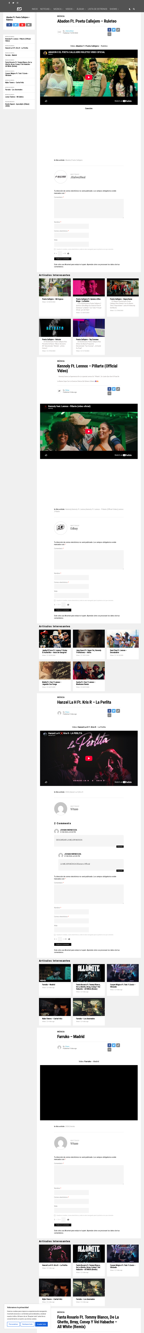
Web (55, 240)
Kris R (81, 792)
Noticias (44, 9)
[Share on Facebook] (9, 25)
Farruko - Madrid (11, 55)
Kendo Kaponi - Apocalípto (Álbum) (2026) (17, 105)
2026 (67, 792)
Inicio (35, 9)
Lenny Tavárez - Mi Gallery (14, 97)
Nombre (57, 222)
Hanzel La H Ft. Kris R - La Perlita (16, 48)
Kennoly (68, 509)
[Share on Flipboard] (22, 25)
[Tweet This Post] (16, 25)
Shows (113, 9)
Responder (120, 846)
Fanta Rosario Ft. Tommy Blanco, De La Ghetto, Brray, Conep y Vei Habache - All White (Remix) (18, 64)
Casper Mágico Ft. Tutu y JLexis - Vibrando (16, 74)
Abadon (68, 160)
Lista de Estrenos (97, 9)
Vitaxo (44, 302)
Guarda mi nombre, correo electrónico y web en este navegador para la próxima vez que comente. (85, 249)
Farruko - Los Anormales (13, 90)
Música (57, 9)
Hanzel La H (73, 792)
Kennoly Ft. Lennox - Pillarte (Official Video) (18, 40)
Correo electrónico (61, 231)
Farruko (72, 1126)
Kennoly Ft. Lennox (78, 509)
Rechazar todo (27, 1324)
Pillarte (57, 511)
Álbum (80, 9)
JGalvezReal (69, 31)
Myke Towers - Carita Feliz (14, 83)
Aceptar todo (41, 1324)
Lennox (120, 509)
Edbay (67, 390)
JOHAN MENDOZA (68, 830)
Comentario (59, 197)
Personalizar (13, 1324)
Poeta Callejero (77, 160)
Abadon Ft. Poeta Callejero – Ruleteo (18, 18)
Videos (69, 9)
